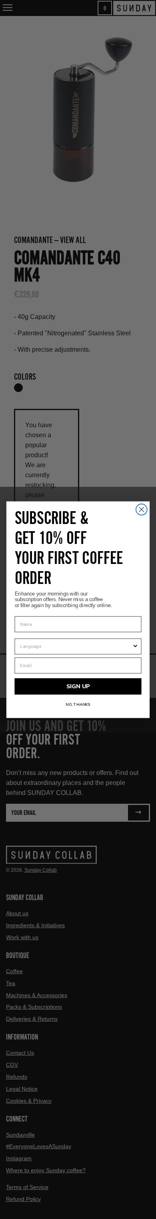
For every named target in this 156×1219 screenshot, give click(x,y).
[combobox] (76, 646)
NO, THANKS (78, 704)
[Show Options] (135, 646)
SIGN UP (78, 686)
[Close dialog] (141, 509)
